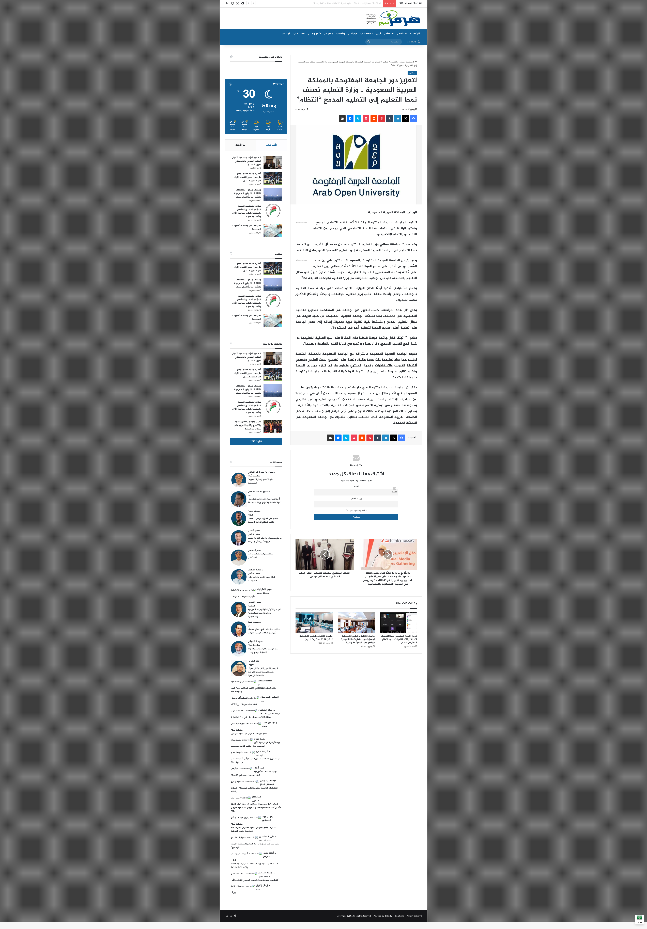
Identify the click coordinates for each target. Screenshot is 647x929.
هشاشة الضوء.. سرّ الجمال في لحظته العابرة (251, 717)
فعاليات (300, 33)
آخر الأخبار (240, 145)
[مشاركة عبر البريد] (342, 118)
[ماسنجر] (350, 118)
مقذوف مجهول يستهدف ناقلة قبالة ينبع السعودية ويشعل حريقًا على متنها (247, 193)
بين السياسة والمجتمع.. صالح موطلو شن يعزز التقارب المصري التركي (264, 631)
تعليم (385, 62)
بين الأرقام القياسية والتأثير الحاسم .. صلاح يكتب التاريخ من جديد (255, 744)
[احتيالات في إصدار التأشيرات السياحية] (273, 230)
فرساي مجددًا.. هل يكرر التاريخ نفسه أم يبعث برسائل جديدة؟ (265, 539)
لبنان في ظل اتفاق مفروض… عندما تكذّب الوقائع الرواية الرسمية (264, 520)
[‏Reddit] (374, 118)
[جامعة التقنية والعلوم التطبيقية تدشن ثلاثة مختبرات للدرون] (314, 622)
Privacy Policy (413, 916)
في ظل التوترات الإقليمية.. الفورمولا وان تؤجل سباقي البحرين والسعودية (264, 613)
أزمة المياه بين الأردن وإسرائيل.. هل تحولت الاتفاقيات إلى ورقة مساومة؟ (264, 500)
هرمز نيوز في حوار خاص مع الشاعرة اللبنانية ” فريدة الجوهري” (255, 845)
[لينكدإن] (397, 118)
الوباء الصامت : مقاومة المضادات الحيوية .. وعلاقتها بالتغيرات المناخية (254, 865)
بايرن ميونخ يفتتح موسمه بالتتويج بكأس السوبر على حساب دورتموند (247, 425)
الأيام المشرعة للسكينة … (243, 597)
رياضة (341, 33)
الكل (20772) (256, 441)
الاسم (356, 486)
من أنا (233, 893)
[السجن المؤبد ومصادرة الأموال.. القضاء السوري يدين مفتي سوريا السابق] (273, 162)
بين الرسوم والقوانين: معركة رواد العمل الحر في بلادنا (263, 650)
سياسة (402, 33)
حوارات (353, 33)
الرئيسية (415, 33)
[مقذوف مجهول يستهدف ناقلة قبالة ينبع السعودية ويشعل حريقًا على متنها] (273, 194)
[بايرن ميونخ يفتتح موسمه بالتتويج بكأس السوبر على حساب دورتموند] (273, 426)
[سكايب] (358, 118)
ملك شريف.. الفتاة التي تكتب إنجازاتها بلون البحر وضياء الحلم (253, 690)
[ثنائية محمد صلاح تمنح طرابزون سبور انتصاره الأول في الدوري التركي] (273, 178)
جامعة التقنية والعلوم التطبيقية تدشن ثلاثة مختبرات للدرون (316, 637)
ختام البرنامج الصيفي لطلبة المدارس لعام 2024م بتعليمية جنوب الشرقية (253, 829)
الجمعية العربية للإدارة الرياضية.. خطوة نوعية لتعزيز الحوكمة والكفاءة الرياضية (263, 672)
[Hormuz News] (393, 18)
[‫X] (405, 118)
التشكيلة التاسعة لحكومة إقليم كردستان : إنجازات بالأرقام (254, 789)
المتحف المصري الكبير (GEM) (244, 704)
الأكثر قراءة (271, 145)
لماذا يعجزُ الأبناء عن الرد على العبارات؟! (261, 579)
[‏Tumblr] (389, 118)
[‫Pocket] (366, 118)
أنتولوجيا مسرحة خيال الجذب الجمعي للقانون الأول (254, 880)
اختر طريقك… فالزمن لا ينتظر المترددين (249, 733)
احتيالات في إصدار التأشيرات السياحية (246, 227)
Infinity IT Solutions (394, 916)
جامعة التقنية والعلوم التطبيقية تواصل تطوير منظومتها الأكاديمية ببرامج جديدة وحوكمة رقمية (358, 639)
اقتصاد (390, 33)
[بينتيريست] (381, 118)
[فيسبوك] (413, 118)
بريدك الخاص (356, 498)
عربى (401, 62)
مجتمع (329, 33)
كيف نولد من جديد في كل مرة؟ (245, 775)
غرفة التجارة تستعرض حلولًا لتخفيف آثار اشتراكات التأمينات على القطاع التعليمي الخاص (399, 639)
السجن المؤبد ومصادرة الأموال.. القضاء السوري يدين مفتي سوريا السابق (245, 161)
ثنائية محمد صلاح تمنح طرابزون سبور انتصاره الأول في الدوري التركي (247, 177)
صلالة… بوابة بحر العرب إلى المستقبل (260, 555)
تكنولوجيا (315, 33)
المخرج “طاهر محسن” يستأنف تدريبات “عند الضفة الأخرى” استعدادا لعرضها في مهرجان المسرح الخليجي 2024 (256, 807)
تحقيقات (367, 33)
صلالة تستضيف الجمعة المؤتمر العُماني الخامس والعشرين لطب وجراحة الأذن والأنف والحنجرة (246, 211)
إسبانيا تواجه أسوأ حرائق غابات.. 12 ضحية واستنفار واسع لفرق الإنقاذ (349, 3)
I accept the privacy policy (356, 510)
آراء (379, 33)
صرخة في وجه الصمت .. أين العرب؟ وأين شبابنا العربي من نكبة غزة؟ (255, 760)
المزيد (287, 33)
